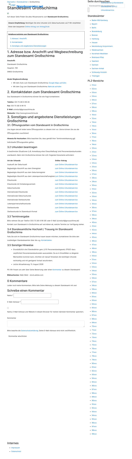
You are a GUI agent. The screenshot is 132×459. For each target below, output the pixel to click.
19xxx (94, 144)
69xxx (94, 322)
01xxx (94, 85)
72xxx (94, 334)
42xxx (94, 230)
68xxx (94, 319)
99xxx (94, 434)
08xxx (94, 107)
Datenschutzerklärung (29, 331)
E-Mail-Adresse (14, 302)
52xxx (94, 263)
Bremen (95, 35)
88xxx (94, 393)
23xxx (94, 159)
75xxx (94, 345)
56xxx (94, 278)
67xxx (94, 315)
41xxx (94, 226)
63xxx (94, 300)
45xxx (94, 237)
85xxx (94, 382)
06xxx (94, 100)
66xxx (94, 311)
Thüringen (96, 76)
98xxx (94, 430)
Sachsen (95, 65)
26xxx (94, 170)
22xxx (94, 155)
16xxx (94, 133)
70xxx (94, 326)
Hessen (94, 42)
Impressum (15, 448)
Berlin (94, 28)
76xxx (94, 348)
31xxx (94, 189)
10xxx (94, 115)
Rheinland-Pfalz (98, 57)
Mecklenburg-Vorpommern (102, 46)
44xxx (94, 233)
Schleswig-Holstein (99, 72)
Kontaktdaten (46, 240)
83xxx (94, 374)
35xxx (94, 204)
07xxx (94, 103)
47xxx (94, 245)
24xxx (94, 163)
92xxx (94, 408)
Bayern (94, 24)
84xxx (94, 378)
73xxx (94, 337)
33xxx (94, 196)
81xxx (94, 367)
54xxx (94, 271)
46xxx (94, 241)
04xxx (94, 96)
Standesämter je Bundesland (112, 3)
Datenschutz (16, 451)
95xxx (94, 419)
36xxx (94, 207)
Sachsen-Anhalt (98, 68)
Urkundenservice (107, 10)
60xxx (94, 293)
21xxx (94, 152)
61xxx (94, 296)
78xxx (94, 356)
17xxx (94, 137)
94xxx (94, 415)
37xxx (94, 211)
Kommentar (56, 270)
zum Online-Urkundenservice (66, 164)
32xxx (94, 193)
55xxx (94, 274)
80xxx (94, 363)
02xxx (94, 89)
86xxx (94, 386)
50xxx (94, 256)
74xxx (94, 341)
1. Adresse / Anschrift (18, 38)
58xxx (94, 285)
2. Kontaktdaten (16, 42)
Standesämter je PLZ (109, 6)
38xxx (94, 215)
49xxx (94, 252)
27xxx (94, 174)
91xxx (94, 404)
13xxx (94, 122)
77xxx (94, 352)
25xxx (94, 167)
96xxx (94, 423)
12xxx (94, 118)
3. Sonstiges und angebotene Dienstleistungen (28, 46)
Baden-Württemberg (100, 20)
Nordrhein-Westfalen (100, 54)
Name (10, 295)
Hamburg (95, 39)
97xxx (94, 426)
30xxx (94, 185)
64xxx (94, 304)
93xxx (94, 412)
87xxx (94, 389)
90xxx (94, 400)
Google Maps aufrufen (57, 83)
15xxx (94, 129)
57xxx (94, 282)
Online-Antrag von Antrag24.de (37, 27)
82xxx (94, 371)
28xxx (94, 178)
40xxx (94, 222)
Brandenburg (97, 31)
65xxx (94, 308)
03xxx (94, 92)
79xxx (94, 360)
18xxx (94, 141)
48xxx (94, 248)
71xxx (94, 330)
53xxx (94, 267)
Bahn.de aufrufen (54, 86)
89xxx (94, 397)
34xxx (94, 200)
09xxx (94, 111)
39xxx (94, 219)
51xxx (94, 259)
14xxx (94, 126)
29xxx (94, 181)
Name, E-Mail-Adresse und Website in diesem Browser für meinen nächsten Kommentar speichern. (45, 312)
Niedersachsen (97, 50)
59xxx (94, 289)
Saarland (95, 61)
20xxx (94, 148)
